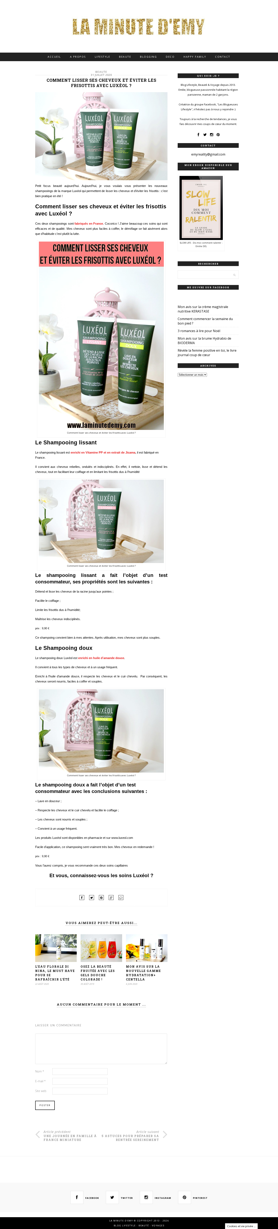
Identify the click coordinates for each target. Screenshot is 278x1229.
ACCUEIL (54, 57)
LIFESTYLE (102, 57)
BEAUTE (125, 57)
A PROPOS (78, 57)
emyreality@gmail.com (208, 154)
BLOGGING (148, 57)
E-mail (40, 1081)
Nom (39, 1071)
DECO (170, 57)
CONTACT (222, 57)
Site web (40, 1091)
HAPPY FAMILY (195, 57)
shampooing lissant (52, 452)
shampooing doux (51, 658)
